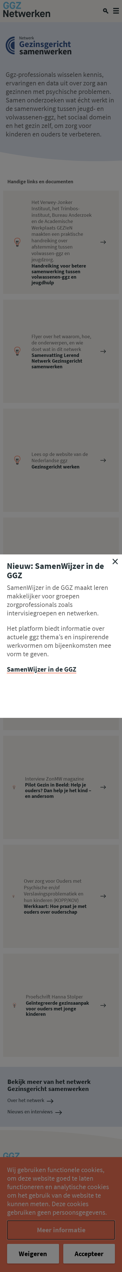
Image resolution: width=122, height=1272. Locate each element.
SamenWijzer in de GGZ (41, 669)
